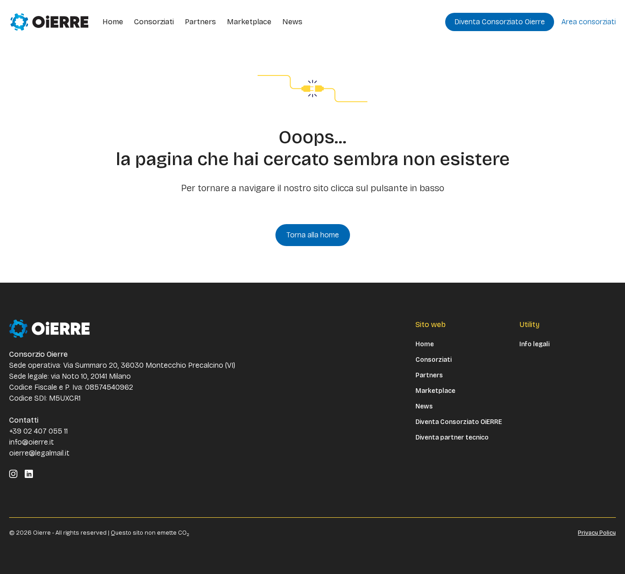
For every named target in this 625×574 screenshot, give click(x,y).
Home (112, 21)
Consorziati (154, 21)
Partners (200, 21)
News (292, 21)
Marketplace (249, 21)
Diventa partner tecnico (452, 438)
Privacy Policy (597, 532)
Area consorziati (588, 21)
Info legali (534, 344)
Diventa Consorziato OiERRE (458, 422)
